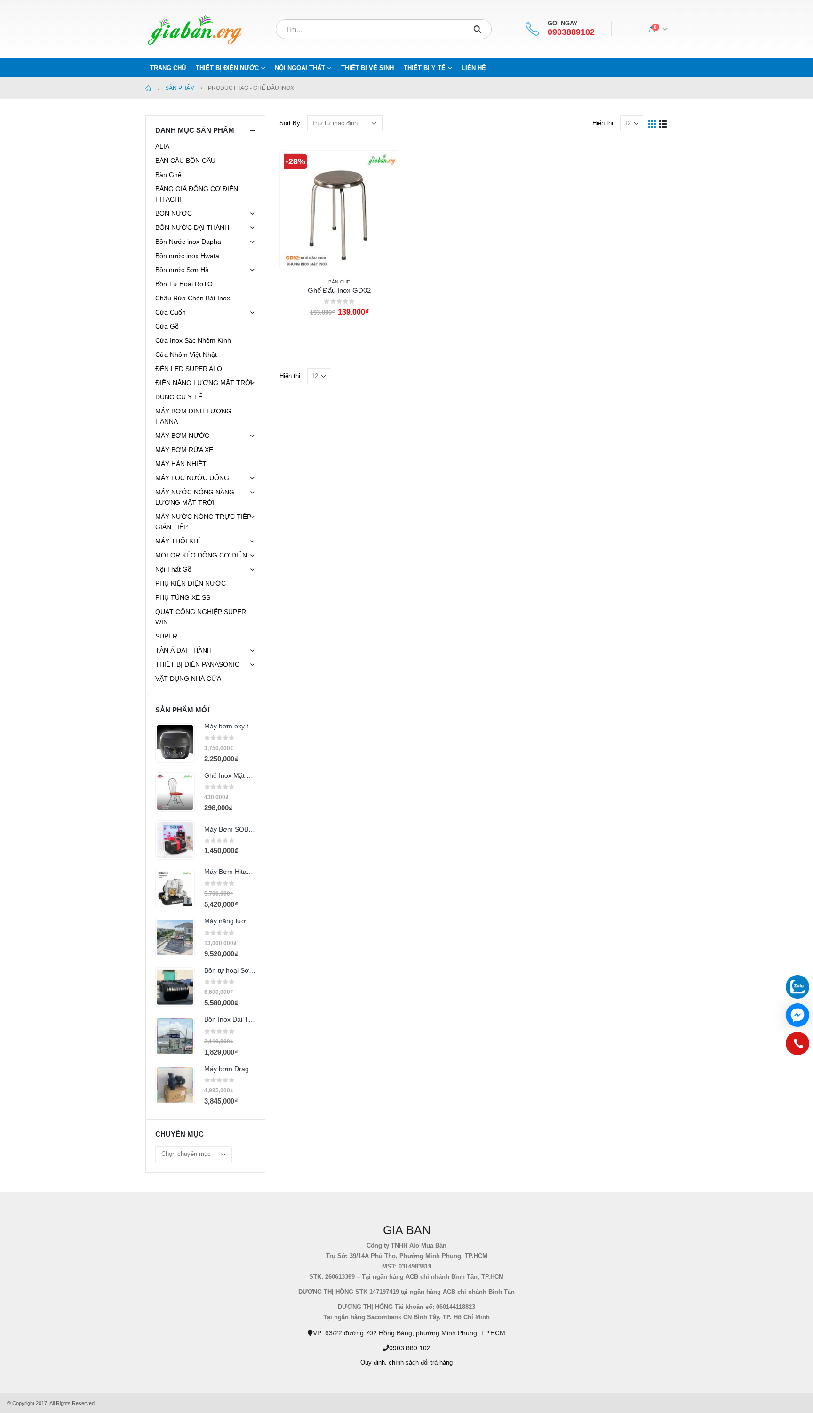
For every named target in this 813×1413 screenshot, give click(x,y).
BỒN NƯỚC (173, 213)
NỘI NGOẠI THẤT (300, 68)
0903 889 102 (409, 1348)
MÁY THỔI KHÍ (177, 541)
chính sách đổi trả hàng (421, 1362)
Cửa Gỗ (167, 326)
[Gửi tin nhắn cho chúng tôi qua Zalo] (797, 987)
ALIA (162, 146)
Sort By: (290, 123)
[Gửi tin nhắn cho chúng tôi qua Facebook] (797, 1015)
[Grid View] (652, 123)
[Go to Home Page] (148, 88)
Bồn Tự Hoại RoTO (184, 284)
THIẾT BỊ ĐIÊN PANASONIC (197, 664)
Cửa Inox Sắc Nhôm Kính (193, 340)
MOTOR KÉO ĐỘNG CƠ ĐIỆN (201, 555)
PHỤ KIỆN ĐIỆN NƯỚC (190, 583)
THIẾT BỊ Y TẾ (425, 68)
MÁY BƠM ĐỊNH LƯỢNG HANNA (193, 416)
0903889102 (571, 32)
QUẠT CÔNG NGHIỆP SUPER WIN (200, 617)
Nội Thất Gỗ (173, 569)
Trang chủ (168, 68)
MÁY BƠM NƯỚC (182, 435)
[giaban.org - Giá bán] (194, 29)
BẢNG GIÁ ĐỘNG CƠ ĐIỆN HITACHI (196, 194)
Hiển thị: (603, 123)
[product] (175, 743)
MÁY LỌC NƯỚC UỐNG (192, 478)
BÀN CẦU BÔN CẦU (185, 160)
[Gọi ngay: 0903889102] (797, 1046)
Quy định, (373, 1362)
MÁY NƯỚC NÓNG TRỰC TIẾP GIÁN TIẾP (203, 522)
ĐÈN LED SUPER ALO (188, 368)
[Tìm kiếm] (477, 29)
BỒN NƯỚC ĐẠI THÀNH (192, 227)
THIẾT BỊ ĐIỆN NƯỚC (227, 68)
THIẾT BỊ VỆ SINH (367, 68)
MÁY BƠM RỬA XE (184, 449)
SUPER (166, 636)
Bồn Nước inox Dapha (188, 241)
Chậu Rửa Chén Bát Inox (192, 298)
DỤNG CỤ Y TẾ (178, 397)
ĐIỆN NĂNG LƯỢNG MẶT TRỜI (204, 383)
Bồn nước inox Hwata (187, 255)
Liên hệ (474, 68)
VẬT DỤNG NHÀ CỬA (188, 678)
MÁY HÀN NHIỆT (181, 464)
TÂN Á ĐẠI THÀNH (183, 650)
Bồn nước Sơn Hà (182, 270)
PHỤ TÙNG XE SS (182, 597)
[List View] (663, 123)
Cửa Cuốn (170, 312)
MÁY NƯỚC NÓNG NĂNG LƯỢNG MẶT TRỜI (194, 497)
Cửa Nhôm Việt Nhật (186, 354)
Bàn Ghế (339, 281)
